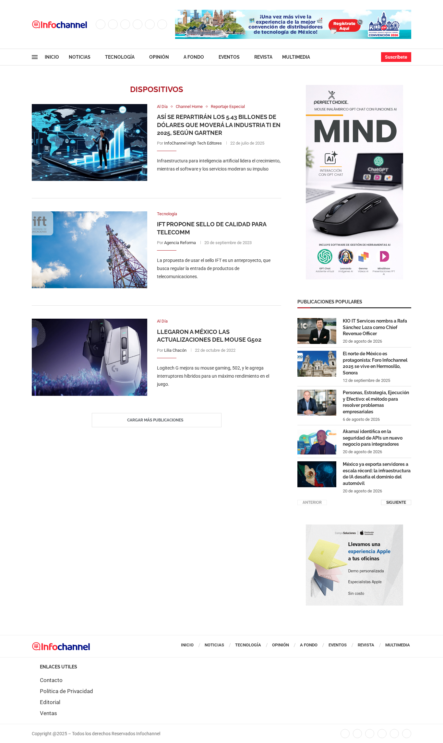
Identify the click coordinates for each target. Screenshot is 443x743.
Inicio (52, 57)
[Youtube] (150, 24)
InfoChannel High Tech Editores (193, 143)
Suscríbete (396, 57)
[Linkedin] (137, 24)
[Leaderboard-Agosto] (293, 13)
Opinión (159, 57)
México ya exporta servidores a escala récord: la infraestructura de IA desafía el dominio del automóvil (377, 474)
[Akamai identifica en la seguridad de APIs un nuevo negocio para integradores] (316, 441)
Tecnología (120, 57)
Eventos (229, 57)
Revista (263, 57)
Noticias (79, 57)
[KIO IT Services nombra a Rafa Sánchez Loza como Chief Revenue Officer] (316, 331)
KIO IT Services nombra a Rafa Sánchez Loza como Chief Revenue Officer (375, 327)
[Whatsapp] (162, 24)
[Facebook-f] (345, 733)
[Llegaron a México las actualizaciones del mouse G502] (89, 357)
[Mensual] (354, 88)
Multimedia (296, 57)
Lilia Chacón (175, 350)
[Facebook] (100, 24)
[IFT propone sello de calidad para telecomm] (89, 249)
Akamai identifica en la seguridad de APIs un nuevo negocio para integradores (372, 438)
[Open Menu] (35, 57)
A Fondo (194, 57)
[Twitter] (113, 24)
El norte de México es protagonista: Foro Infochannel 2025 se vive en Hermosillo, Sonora (375, 363)
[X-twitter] (357, 733)
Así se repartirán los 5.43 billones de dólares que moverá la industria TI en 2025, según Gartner (219, 124)
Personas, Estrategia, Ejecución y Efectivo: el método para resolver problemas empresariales (376, 402)
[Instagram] (125, 24)
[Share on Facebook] (212, 182)
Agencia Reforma (180, 242)
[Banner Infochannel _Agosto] (354, 528)
